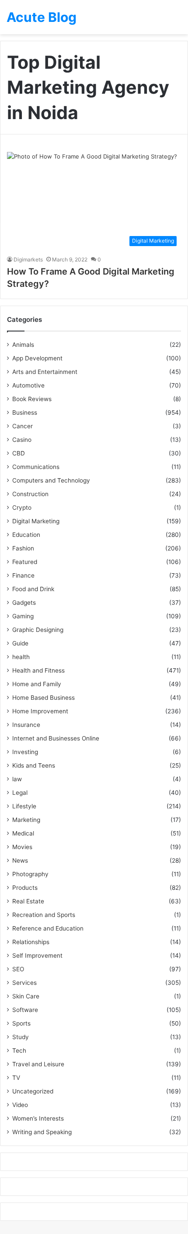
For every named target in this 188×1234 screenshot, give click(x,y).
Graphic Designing (37, 629)
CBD (18, 453)
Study (20, 1036)
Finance (23, 575)
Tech (19, 1050)
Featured (24, 561)
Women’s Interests (38, 1118)
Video (20, 1104)
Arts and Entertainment (44, 371)
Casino (21, 439)
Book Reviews (32, 398)
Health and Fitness (38, 670)
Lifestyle (24, 806)
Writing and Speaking (42, 1131)
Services (24, 982)
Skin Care (25, 996)
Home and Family (36, 684)
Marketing (26, 819)
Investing (25, 751)
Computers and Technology (51, 480)
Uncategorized (32, 1091)
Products (25, 887)
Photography (30, 874)
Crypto (21, 507)
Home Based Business (43, 697)
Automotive (28, 385)
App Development (37, 358)
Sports (21, 1023)
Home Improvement (40, 711)
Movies (22, 846)
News (20, 860)
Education (26, 534)
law (17, 779)
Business (24, 412)
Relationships (30, 941)
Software (25, 1009)
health (21, 656)
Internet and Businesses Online (55, 738)
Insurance (26, 724)
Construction (30, 493)
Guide (20, 643)
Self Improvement (37, 955)
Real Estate (28, 901)
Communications (35, 466)
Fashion (23, 548)
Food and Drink (33, 588)
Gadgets (24, 602)
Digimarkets (28, 259)
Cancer (22, 426)
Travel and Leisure (38, 1064)
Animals (23, 344)
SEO (18, 969)
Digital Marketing (35, 521)
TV (16, 1077)
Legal (20, 792)
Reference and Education (48, 928)
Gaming (23, 616)
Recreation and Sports (43, 914)
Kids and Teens (33, 765)
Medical (23, 833)
